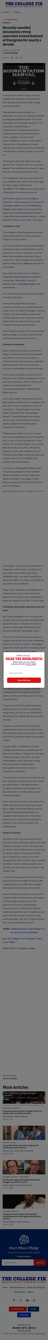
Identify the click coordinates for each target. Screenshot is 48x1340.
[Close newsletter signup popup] (41, 656)
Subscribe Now (24, 680)
